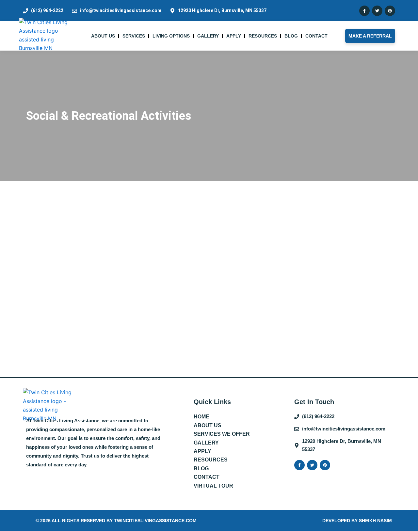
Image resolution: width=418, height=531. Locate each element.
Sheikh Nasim (375, 520)
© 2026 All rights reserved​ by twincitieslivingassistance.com (116, 520)
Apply (233, 36)
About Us (103, 36)
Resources (263, 36)
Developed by (340, 520)
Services (133, 36)
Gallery (208, 36)
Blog (291, 36)
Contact (316, 36)
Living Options (171, 36)
